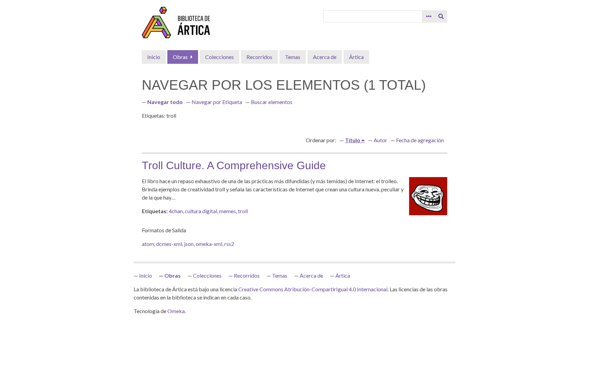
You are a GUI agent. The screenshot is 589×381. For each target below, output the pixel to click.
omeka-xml (209, 243)
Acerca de (324, 57)
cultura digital (201, 211)
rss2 (229, 243)
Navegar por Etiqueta (217, 102)
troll (243, 211)
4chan (176, 211)
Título (353, 140)
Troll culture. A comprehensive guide (234, 165)
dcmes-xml (169, 243)
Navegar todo (165, 102)
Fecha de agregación (420, 140)
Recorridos (259, 57)
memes (227, 211)
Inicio (153, 57)
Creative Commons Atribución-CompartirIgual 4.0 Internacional (313, 289)
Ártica (356, 57)
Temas (292, 57)
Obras (180, 57)
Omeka (176, 311)
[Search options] (429, 16)
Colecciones (219, 57)
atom (148, 243)
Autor (380, 140)
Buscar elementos (271, 102)
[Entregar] (441, 16)
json (189, 243)
